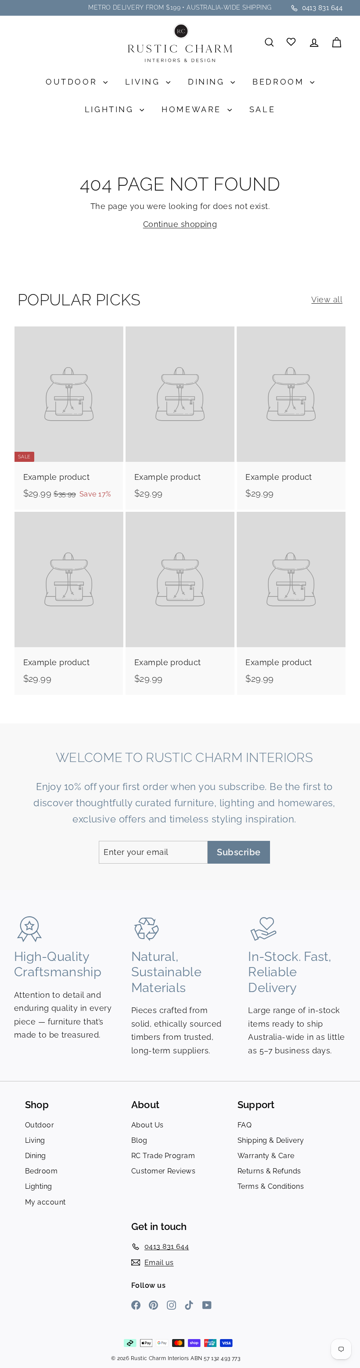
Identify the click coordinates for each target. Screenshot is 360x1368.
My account (45, 1202)
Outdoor (73, 81)
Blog (139, 1140)
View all (326, 299)
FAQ (245, 1125)
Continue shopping (180, 224)
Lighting (111, 109)
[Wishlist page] (292, 42)
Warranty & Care (266, 1156)
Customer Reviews (163, 1171)
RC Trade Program (163, 1156)
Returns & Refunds (269, 1171)
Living (144, 81)
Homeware (193, 109)
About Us (147, 1125)
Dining (208, 81)
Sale (262, 109)
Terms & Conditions (271, 1186)
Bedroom (280, 81)
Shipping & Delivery (271, 1140)
